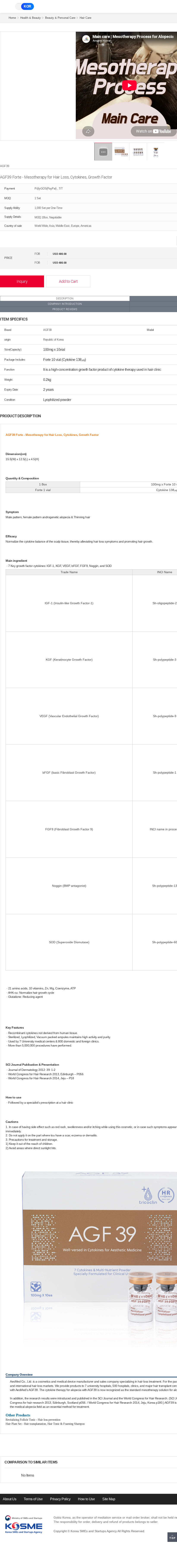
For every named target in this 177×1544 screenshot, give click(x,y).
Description (65, 298)
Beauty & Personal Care (60, 17)
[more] (61, 1462)
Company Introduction (65, 303)
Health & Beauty (30, 17)
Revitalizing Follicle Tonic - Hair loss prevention (33, 1419)
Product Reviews (64, 309)
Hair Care (85, 17)
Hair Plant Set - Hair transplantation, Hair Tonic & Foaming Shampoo (45, 1423)
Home (12, 17)
